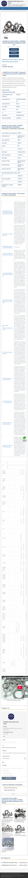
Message (4, 765)
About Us (3, 873)
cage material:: (6, 104)
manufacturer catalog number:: (7, 185)
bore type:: (4, 158)
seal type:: (4, 106)
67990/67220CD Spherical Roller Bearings (7, 275)
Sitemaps (18, 873)
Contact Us (8, 873)
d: (2, 112)
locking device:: (6, 99)
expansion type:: (6, 161)
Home (2, 11)
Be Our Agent (14, 56)
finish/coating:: (6, 165)
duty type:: (4, 115)
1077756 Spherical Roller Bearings (7, 379)
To (3, 745)
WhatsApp (14, 52)
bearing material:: (6, 169)
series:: (4, 109)
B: (2, 182)
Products (6, 11)
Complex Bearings (12, 11)
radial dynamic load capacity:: (7, 95)
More (13, 794)
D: (2, 176)
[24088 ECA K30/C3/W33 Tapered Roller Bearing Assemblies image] (14, 25)
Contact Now (14, 49)
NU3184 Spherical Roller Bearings (7, 423)
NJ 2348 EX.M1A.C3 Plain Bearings (7, 402)
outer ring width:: (6, 118)
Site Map (14, 873)
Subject (4, 750)
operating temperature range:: (9, 173)
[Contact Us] (24, 439)
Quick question (6, 756)
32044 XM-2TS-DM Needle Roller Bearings (7, 301)
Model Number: (6, 90)
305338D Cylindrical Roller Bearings (7, 446)
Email (3, 740)
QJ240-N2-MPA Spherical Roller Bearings (7, 255)
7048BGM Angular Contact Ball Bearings (7, 247)
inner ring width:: (6, 179)
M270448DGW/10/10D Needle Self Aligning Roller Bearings (7, 212)
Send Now (9, 778)
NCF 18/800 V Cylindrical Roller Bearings (7, 327)
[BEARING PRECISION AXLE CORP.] (4, 3)
